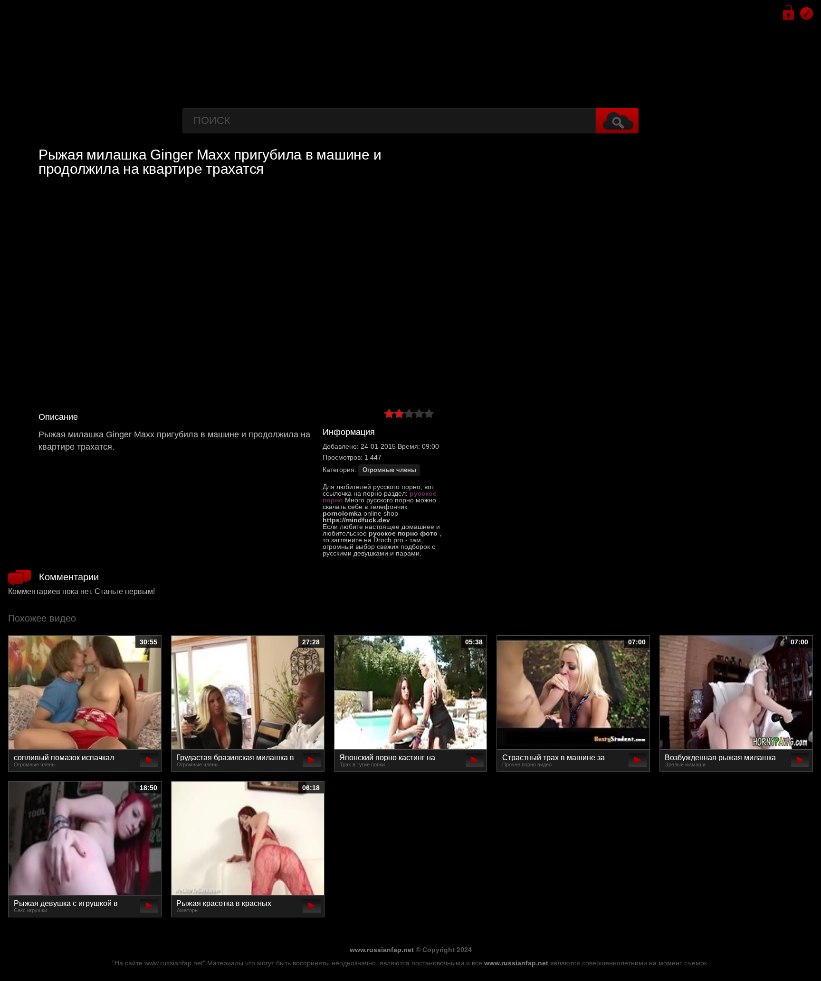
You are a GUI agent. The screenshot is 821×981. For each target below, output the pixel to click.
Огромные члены (389, 470)
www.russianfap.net (382, 949)
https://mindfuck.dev (356, 520)
